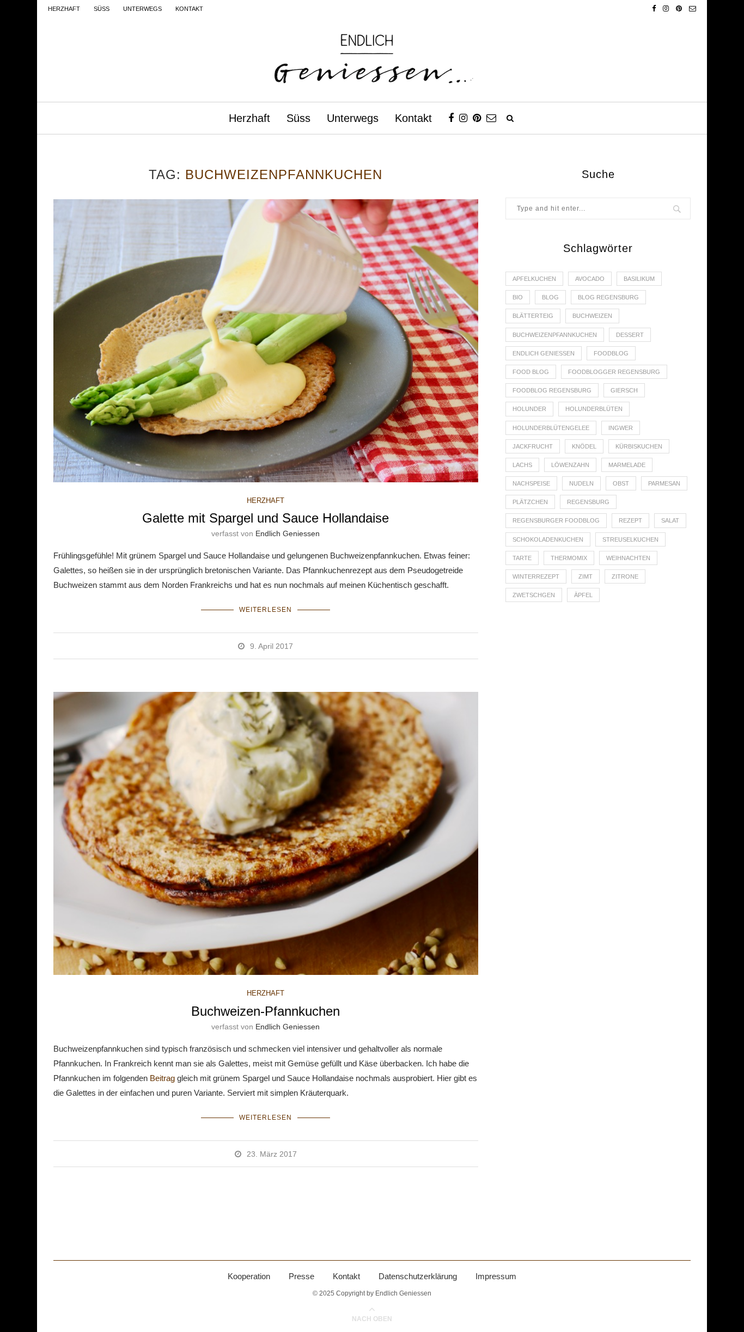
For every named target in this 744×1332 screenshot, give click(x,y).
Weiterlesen (265, 609)
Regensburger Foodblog (556, 520)
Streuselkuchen (630, 539)
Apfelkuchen (534, 278)
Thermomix (569, 558)
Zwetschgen (534, 595)
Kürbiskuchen (638, 446)
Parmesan (664, 483)
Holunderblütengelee (551, 428)
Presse (301, 1276)
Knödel (584, 446)
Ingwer (620, 428)
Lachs (522, 465)
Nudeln (581, 483)
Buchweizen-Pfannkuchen (265, 1011)
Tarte (522, 558)
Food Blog (531, 372)
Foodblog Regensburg (552, 390)
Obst (621, 483)
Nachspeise (531, 483)
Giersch (624, 390)
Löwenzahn (570, 465)
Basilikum (639, 278)
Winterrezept (536, 576)
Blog (550, 297)
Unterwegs (142, 8)
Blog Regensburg (608, 297)
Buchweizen (592, 315)
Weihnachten (628, 558)
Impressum (495, 1276)
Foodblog (611, 353)
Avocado (590, 278)
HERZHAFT (265, 500)
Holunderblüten (594, 409)
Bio (518, 297)
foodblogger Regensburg (614, 372)
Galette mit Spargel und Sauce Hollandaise (265, 518)
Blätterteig (533, 315)
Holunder (529, 409)
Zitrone (625, 576)
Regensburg (588, 502)
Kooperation (249, 1276)
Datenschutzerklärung (418, 1276)
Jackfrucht (533, 446)
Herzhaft (64, 8)
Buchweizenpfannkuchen (555, 335)
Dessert (630, 335)
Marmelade (626, 465)
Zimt (585, 576)
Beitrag (162, 1078)
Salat (670, 520)
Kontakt (189, 8)
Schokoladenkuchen (548, 539)
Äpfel (583, 595)
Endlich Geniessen (287, 533)
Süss (101, 8)
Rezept (630, 520)
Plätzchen (530, 502)
